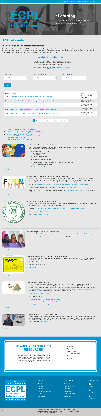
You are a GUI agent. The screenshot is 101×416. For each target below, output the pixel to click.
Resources (85, 1)
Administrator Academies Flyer (38, 211)
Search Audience (67, 74)
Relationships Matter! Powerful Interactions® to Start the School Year (31, 96)
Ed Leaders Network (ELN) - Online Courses (19, 139)
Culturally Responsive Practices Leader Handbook (44, 302)
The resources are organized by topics (28, 354)
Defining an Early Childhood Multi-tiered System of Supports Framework (32, 101)
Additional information (36, 237)
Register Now (33, 267)
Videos (70, 349)
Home (40, 383)
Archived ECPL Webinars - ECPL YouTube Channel (21, 129)
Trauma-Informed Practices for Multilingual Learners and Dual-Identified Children (35, 113)
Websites (71, 346)
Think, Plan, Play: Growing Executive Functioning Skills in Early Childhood (33, 109)
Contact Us (41, 396)
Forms (70, 358)
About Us (41, 386)
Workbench (93, 1)
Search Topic (7, 74)
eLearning (65, 1)
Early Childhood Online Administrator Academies (20, 133)
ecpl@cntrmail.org (71, 190)
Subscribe (67, 396)
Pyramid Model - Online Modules (15, 137)
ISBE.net (84, 190)
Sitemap (4, 410)
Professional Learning (44, 391)
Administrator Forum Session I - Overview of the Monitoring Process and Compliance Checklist (39, 105)
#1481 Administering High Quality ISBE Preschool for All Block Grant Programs (59, 208)
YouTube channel (69, 187)
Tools (70, 356)
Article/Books (72, 351)
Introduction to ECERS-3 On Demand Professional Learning (23, 136)
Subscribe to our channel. (37, 167)
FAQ (39, 393)
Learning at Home (69, 393)
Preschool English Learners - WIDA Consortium (20, 134)
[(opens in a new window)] (13, 150)
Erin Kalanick (38, 290)
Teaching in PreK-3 (82, 234)
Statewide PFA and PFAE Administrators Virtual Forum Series (24, 131)
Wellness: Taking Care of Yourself (39, 293)
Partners (40, 388)
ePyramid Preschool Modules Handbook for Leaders (45, 299)
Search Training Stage (39, 74)
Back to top (6, 170)
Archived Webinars (74, 353)
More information (45, 321)
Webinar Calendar (75, 1)
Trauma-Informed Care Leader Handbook (41, 305)
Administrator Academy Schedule (39, 214)
